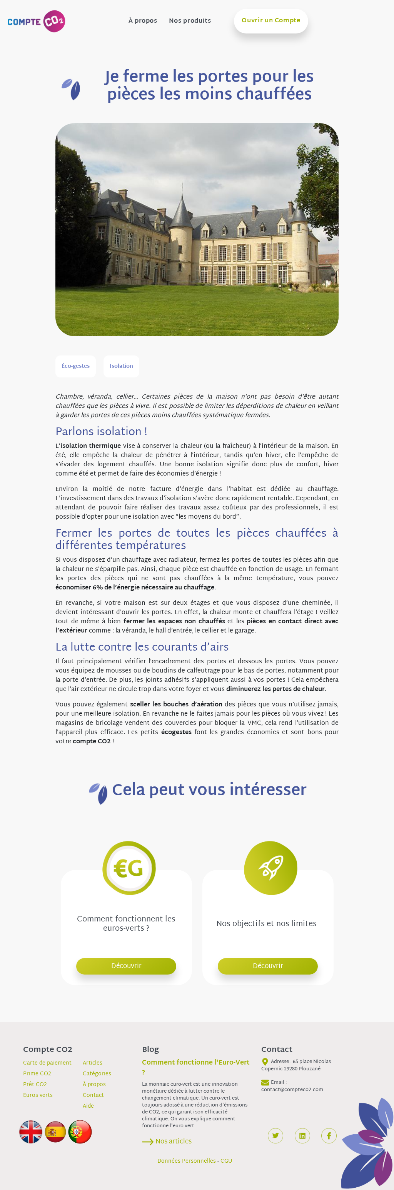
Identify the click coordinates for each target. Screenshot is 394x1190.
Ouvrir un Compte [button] (271, 21)
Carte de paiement (47, 1063)
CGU (226, 1161)
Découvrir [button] (126, 966)
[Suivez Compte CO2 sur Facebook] (329, 1135)
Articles (92, 1063)
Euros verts (38, 1095)
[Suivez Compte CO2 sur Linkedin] (302, 1135)
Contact (93, 1095)
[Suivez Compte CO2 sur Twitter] (275, 1135)
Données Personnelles (186, 1161)
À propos (143, 21)
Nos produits (190, 21)
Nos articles (173, 1142)
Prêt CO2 (35, 1085)
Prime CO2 (37, 1074)
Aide (88, 1106)
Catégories (97, 1074)
